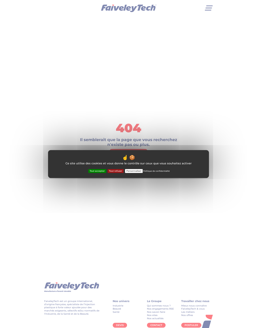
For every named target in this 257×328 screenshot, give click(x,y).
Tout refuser (115, 171)
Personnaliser (133, 171)
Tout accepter (97, 171)
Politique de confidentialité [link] (156, 171)
